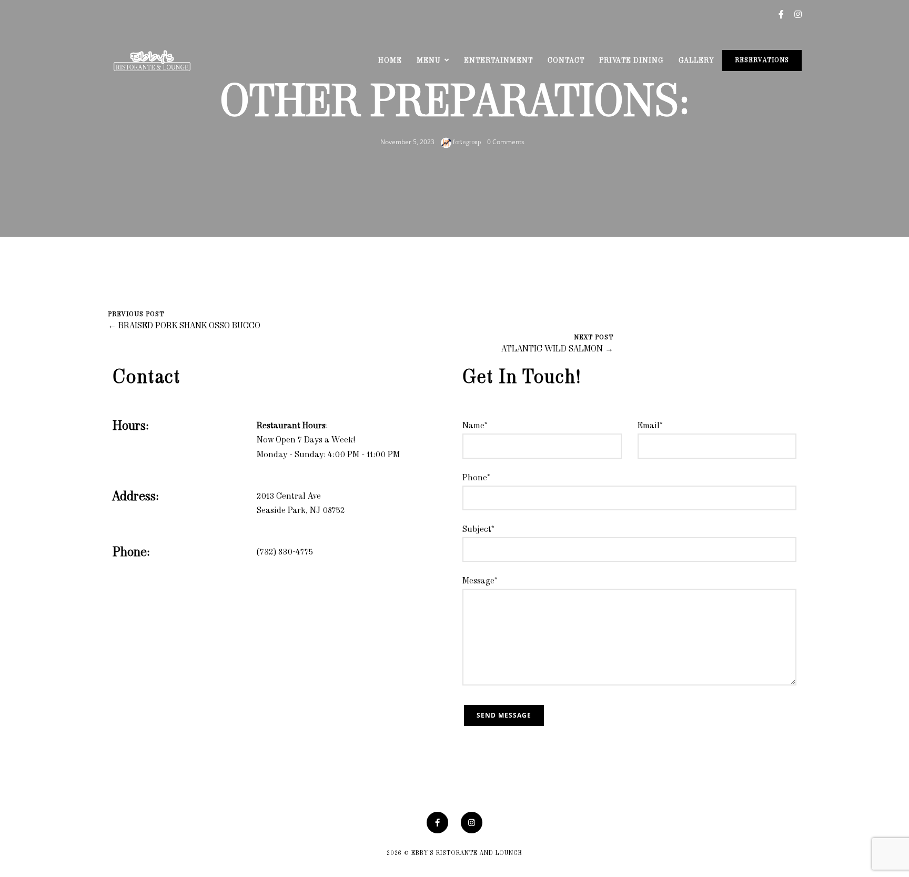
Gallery (696, 60)
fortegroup (466, 142)
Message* (480, 581)
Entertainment (498, 60)
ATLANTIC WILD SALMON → (557, 349)
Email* (650, 426)
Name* (475, 426)
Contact (566, 60)
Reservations (762, 60)
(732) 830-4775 (285, 552)
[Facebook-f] (437, 822)
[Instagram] (471, 822)
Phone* (476, 478)
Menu (429, 60)
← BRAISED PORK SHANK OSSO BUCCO (184, 326)
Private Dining (631, 60)
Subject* (478, 530)
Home (390, 60)
